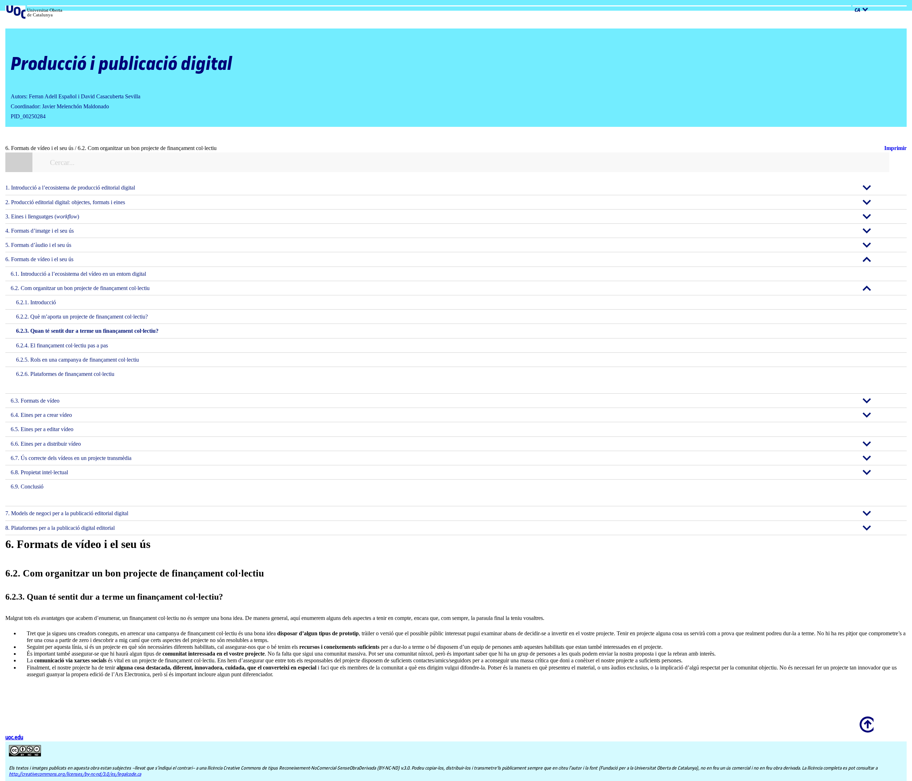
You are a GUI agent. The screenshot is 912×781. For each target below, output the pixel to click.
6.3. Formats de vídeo (35, 401)
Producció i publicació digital (121, 64)
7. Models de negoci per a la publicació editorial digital (66, 513)
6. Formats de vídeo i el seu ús (39, 259)
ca (857, 10)
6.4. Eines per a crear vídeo (41, 415)
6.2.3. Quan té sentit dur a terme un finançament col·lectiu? (87, 331)
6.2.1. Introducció (36, 302)
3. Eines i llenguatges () (42, 216)
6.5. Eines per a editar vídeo (42, 429)
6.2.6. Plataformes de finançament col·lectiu (65, 374)
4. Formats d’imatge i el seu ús (39, 231)
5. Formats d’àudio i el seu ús (38, 245)
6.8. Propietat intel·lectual (39, 472)
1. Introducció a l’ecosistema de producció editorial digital (70, 188)
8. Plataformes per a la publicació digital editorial (60, 528)
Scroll (865, 720)
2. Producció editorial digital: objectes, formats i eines (65, 202)
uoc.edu (14, 738)
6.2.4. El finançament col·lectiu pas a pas (62, 345)
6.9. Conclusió (27, 486)
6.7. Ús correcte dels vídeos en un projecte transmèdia (71, 458)
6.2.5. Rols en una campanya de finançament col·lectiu (77, 360)
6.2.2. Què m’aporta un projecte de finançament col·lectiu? (82, 317)
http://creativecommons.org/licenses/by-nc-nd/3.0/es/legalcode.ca (75, 774)
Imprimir (895, 148)
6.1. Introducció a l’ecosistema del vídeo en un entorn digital (78, 274)
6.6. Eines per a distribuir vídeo (46, 444)
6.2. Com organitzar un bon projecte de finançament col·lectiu (80, 288)
